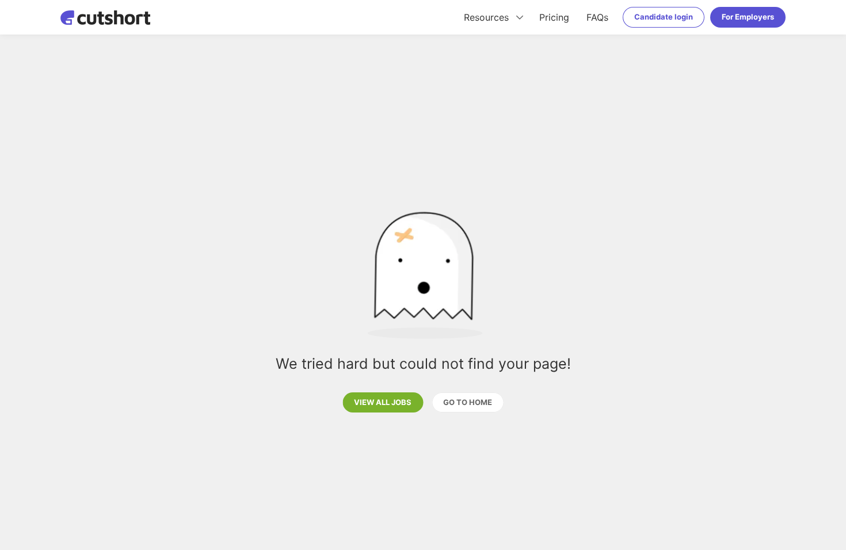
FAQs (597, 17)
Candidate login (663, 16)
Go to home (467, 402)
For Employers (748, 16)
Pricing (554, 17)
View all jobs (382, 402)
